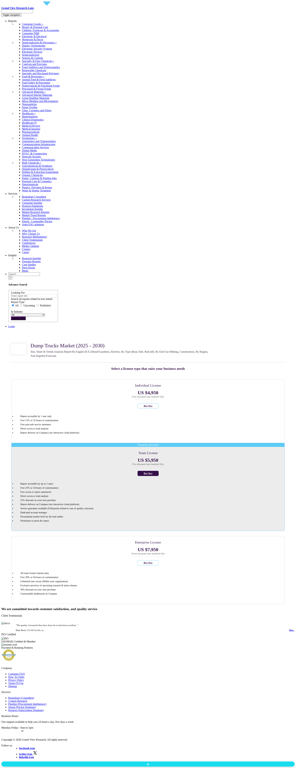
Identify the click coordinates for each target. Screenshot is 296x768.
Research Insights (31, 258)
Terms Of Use (15, 683)
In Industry (17, 311)
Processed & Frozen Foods (36, 88)
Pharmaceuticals (30, 132)
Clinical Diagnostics (33, 119)
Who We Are (29, 230)
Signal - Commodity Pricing (37, 221)
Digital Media (29, 150)
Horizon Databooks (32, 206)
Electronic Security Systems (37, 48)
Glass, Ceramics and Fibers (36, 110)
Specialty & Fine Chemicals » (38, 61)
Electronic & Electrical (34, 36)
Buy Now (148, 406)
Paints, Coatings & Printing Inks (39, 178)
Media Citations (30, 246)
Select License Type (19, 338)
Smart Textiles (29, 107)
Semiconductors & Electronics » (39, 42)
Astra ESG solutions (33, 224)
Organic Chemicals (32, 175)
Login (11, 326)
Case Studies (29, 264)
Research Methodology (34, 236)
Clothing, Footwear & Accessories (40, 30)
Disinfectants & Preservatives (38, 169)
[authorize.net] (9, 659)
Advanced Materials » (34, 91)
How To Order (16, 677)
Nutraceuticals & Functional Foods (41, 85)
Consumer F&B (30, 33)
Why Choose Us (31, 233)
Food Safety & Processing (36, 82)
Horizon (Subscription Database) (26, 710)
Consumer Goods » (32, 24)
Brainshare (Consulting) (21, 697)
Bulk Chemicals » (31, 162)
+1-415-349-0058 (11, 730)
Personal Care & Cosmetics (37, 181)
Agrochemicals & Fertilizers (37, 165)
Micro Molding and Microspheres (40, 101)
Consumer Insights (32, 202)
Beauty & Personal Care (35, 27)
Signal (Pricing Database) (22, 707)
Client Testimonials (32, 239)
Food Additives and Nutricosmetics (41, 67)
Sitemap (12, 686)
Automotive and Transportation (39, 141)
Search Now (18, 318)
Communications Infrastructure (38, 144)
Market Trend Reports (34, 215)
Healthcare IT (29, 122)
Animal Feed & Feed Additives (39, 79)
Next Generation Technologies (38, 159)
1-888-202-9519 (33, 730)
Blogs (25, 270)
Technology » (29, 138)
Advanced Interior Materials (37, 95)
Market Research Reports (35, 212)
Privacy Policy (16, 680)
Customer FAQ (16, 673)
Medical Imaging (31, 128)
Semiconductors (30, 54)
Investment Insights (32, 209)
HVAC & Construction (34, 153)
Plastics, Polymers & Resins (37, 187)
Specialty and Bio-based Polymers (40, 73)
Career (25, 252)
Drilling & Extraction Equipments (40, 172)
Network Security (31, 156)
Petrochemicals (30, 184)
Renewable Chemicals (34, 70)
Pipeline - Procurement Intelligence (41, 218)
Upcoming (29, 305)
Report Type (17, 302)
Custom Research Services (36, 199)
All (17, 305)
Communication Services (35, 147)
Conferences (28, 242)
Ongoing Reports (31, 261)
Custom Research (17, 700)
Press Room (28, 267)
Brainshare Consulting (34, 196)
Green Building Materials (35, 98)
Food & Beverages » (33, 76)
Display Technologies (33, 45)
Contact (26, 249)
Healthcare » (29, 113)
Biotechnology (30, 116)
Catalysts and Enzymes (34, 64)
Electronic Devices (32, 51)
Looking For (18, 292)
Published (45, 305)
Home (11, 332)
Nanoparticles (29, 104)
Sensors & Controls (32, 58)
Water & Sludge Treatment (36, 190)
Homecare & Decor (32, 39)
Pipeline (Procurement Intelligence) (27, 704)
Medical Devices (31, 125)
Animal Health (30, 135)
